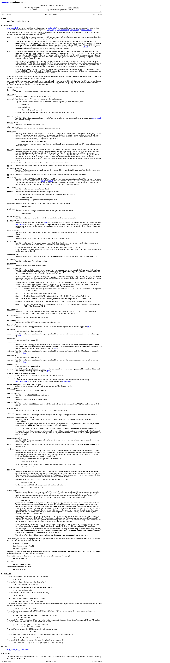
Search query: (29, 7)
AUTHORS (5, 654)
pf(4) (88, 327)
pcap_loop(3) (51, 30)
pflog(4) (85, 47)
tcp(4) (43, 181)
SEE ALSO (5, 647)
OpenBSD (5, 2)
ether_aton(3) (97, 118)
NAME (3, 18)
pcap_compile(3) (12, 28)
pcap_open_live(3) (22, 381)
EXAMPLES (6, 574)
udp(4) (50, 181)
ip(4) (45, 222)
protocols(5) (19, 224)
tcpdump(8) (52, 28)
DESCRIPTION (7, 25)
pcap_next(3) (74, 30)
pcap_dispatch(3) (63, 30)
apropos (75, 7)
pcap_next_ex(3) (87, 30)
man (70, 7)
